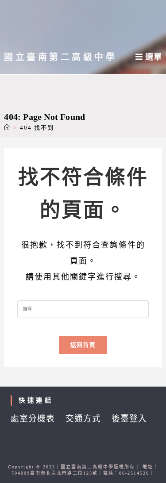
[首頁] (7, 127)
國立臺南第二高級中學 (60, 57)
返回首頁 (83, 344)
